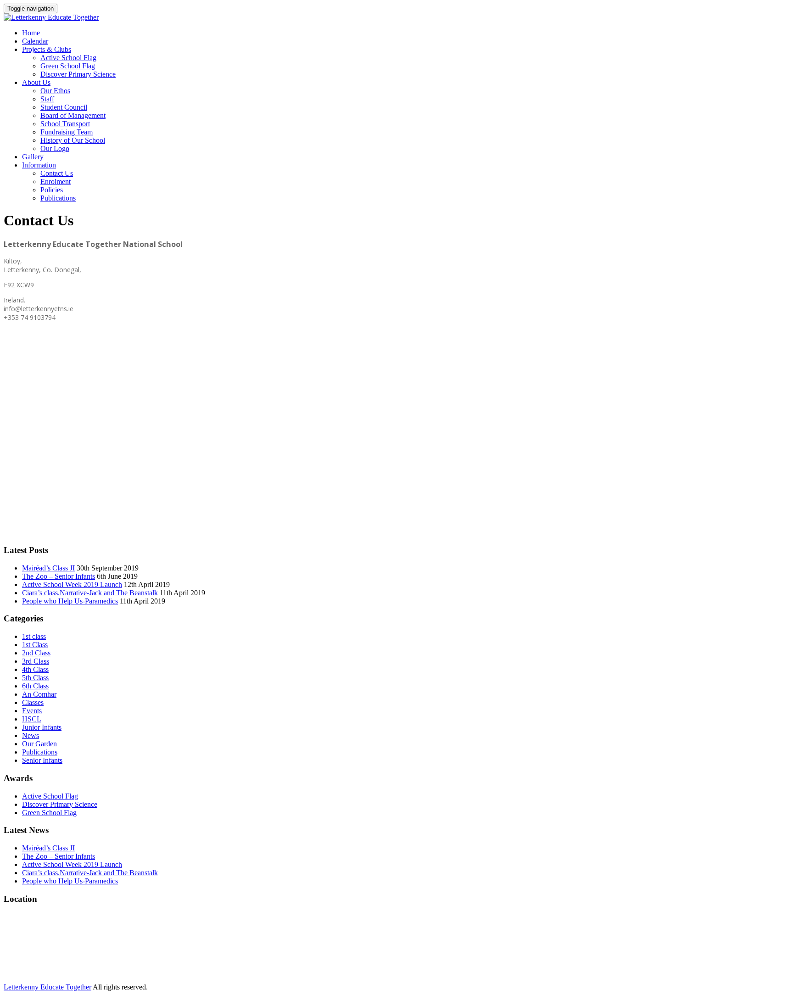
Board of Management (73, 115)
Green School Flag (67, 66)
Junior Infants (41, 727)
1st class (34, 636)
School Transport (65, 124)
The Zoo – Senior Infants (58, 576)
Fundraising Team (66, 132)
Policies (51, 190)
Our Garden (39, 744)
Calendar (35, 41)
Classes (33, 702)
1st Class (35, 644)
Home (31, 33)
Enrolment (55, 181)
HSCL (31, 719)
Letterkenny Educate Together (47, 987)
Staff (47, 99)
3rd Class (35, 661)
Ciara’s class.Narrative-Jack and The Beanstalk (90, 593)
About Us (36, 82)
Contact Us (56, 173)
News (30, 735)
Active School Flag (68, 57)
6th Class (35, 686)
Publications (58, 198)
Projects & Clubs (46, 49)
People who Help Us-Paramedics (70, 601)
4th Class (35, 669)
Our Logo (54, 148)
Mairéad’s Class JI (48, 568)
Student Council (63, 107)
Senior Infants (42, 760)
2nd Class (36, 653)
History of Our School (72, 140)
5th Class (35, 678)
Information (39, 165)
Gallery (33, 157)
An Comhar (39, 694)
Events (32, 711)
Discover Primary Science (78, 74)
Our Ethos (55, 91)
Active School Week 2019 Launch (72, 584)
